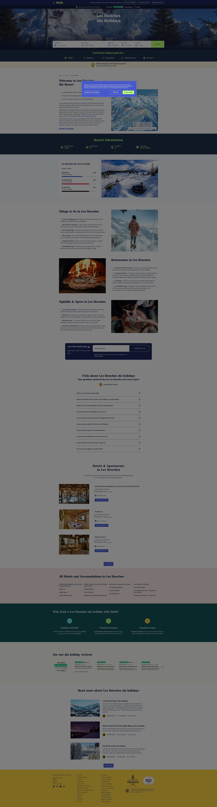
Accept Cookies (128, 92)
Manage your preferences (92, 92)
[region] (109, 89)
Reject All (115, 92)
